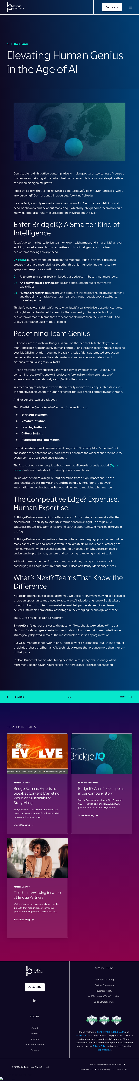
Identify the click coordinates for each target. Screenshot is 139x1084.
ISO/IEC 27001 (103, 1032)
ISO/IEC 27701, (118, 1032)
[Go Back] (69, 697)
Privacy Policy (99, 1046)
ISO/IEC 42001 (82, 1035)
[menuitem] (104, 979)
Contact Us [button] (112, 7)
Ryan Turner (21, 43)
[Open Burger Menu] (130, 7)
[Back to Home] (15, 7)
